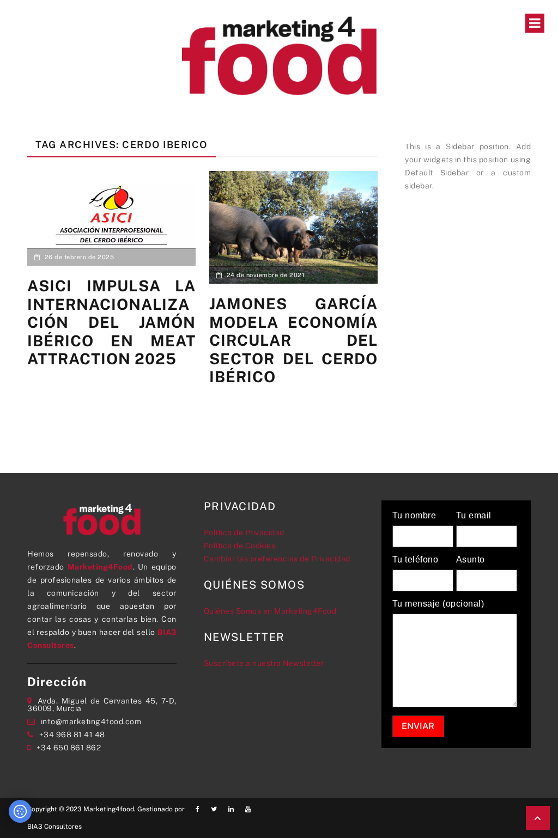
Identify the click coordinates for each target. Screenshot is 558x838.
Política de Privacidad (244, 532)
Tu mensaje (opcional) (438, 604)
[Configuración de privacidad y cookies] (20, 811)
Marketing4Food (100, 566)
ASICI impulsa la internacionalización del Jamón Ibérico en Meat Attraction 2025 (111, 322)
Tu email (474, 515)
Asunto (470, 559)
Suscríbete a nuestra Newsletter (264, 663)
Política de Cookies (240, 545)
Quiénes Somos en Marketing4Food (270, 611)
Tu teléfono (415, 559)
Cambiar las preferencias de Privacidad (277, 558)
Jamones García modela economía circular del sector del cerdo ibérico (293, 340)
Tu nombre (414, 515)
